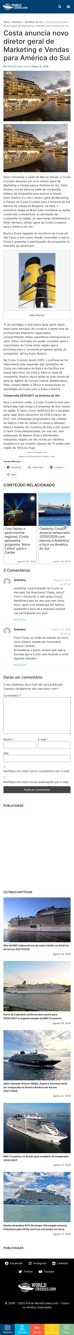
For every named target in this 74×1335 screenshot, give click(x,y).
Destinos (17, 21)
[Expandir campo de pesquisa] (60, 6)
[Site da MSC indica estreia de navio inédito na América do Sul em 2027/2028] (37, 919)
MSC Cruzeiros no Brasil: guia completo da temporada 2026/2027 (35, 1158)
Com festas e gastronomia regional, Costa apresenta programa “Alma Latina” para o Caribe (17, 540)
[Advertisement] (37, 848)
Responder (20, 619)
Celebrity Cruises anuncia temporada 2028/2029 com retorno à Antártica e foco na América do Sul (54, 538)
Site (5, 753)
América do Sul (34, 21)
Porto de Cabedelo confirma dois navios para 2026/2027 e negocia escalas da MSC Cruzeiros (32, 1016)
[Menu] (68, 6)
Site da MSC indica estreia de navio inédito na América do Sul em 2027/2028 (36, 947)
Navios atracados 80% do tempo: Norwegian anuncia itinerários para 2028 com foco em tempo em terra (35, 1227)
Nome (8, 739)
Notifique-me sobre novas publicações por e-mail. (36, 782)
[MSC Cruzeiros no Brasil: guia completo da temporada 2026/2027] (37, 1128)
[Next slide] (65, 527)
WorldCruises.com (19, 66)
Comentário (12, 695)
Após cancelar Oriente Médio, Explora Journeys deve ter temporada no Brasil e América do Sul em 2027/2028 (35, 1087)
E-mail (43, 739)
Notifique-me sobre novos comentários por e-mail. (36, 771)
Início (6, 21)
